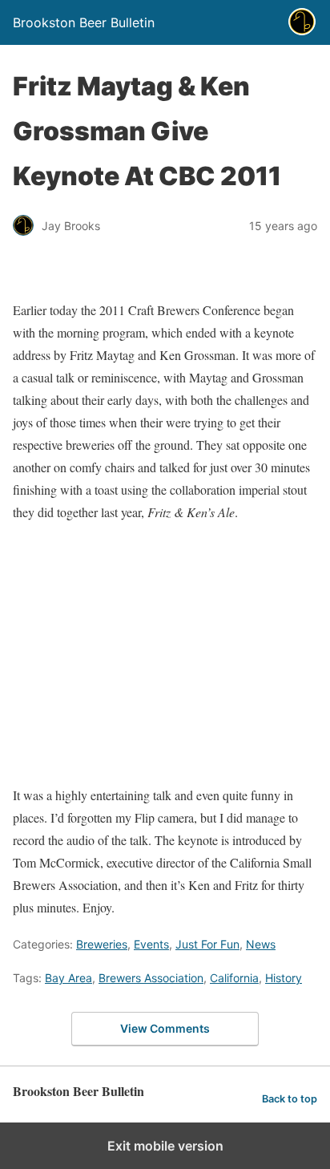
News (261, 944)
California (234, 978)
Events (151, 944)
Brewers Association (151, 978)
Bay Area (68, 978)
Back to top (289, 1099)
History (283, 978)
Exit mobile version (165, 1146)
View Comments (165, 1028)
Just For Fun (207, 944)
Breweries (101, 944)
